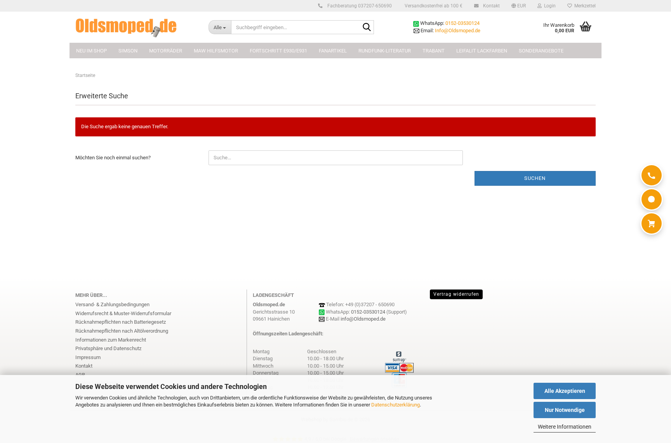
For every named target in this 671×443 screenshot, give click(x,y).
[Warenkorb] (651, 223)
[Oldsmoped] (136, 27)
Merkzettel (584, 6)
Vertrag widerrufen (456, 294)
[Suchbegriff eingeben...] (366, 28)
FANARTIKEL (333, 51)
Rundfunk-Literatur (384, 51)
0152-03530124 (462, 23)
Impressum (88, 357)
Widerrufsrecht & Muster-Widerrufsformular (123, 313)
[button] (519, 6)
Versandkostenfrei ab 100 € (432, 6)
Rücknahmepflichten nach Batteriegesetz (120, 322)
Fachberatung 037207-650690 (359, 6)
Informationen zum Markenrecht (110, 340)
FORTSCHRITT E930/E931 (278, 51)
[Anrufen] (651, 175)
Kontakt (491, 6)
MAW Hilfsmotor (216, 51)
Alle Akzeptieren (564, 391)
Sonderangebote (541, 51)
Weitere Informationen (564, 427)
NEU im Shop (91, 51)
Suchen (535, 178)
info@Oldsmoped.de (363, 319)
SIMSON (127, 51)
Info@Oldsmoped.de (457, 30)
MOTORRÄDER (165, 51)
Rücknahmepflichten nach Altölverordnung (121, 331)
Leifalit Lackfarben (481, 51)
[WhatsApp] (651, 199)
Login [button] (549, 6)
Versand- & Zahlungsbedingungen (112, 304)
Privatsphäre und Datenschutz (108, 348)
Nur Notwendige (565, 410)
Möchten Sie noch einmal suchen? (113, 157)
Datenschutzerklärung (395, 405)
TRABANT (433, 51)
